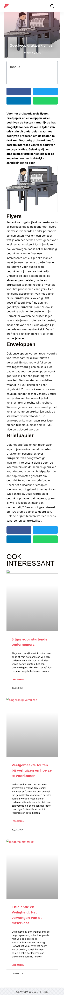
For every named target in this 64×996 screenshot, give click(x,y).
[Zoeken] (52, 6)
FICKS (44, 991)
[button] (53, 67)
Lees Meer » (18, 679)
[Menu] (58, 5)
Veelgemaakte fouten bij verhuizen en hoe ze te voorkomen (32, 770)
